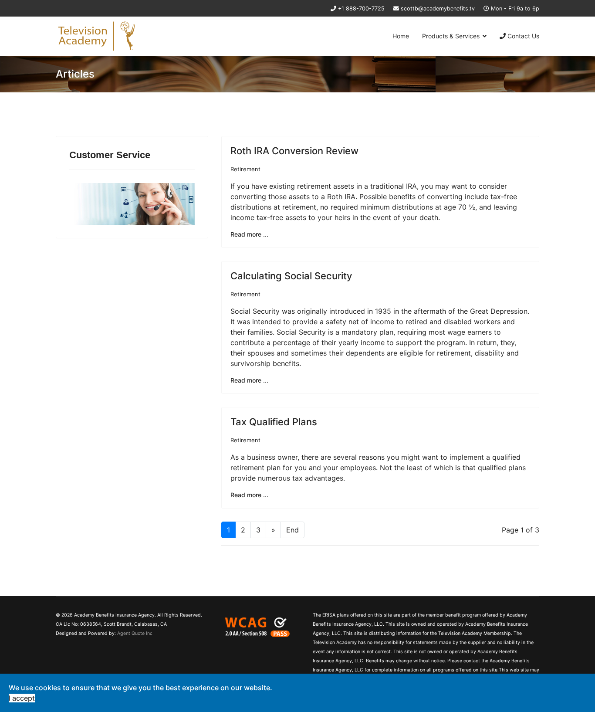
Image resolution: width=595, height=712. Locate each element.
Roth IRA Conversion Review (294, 150)
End (292, 530)
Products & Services (451, 36)
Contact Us (522, 36)
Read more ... (249, 234)
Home (400, 36)
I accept (22, 698)
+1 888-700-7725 (361, 8)
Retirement (245, 169)
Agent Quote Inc (134, 633)
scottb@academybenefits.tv (438, 8)
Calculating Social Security (291, 275)
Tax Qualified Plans (273, 421)
